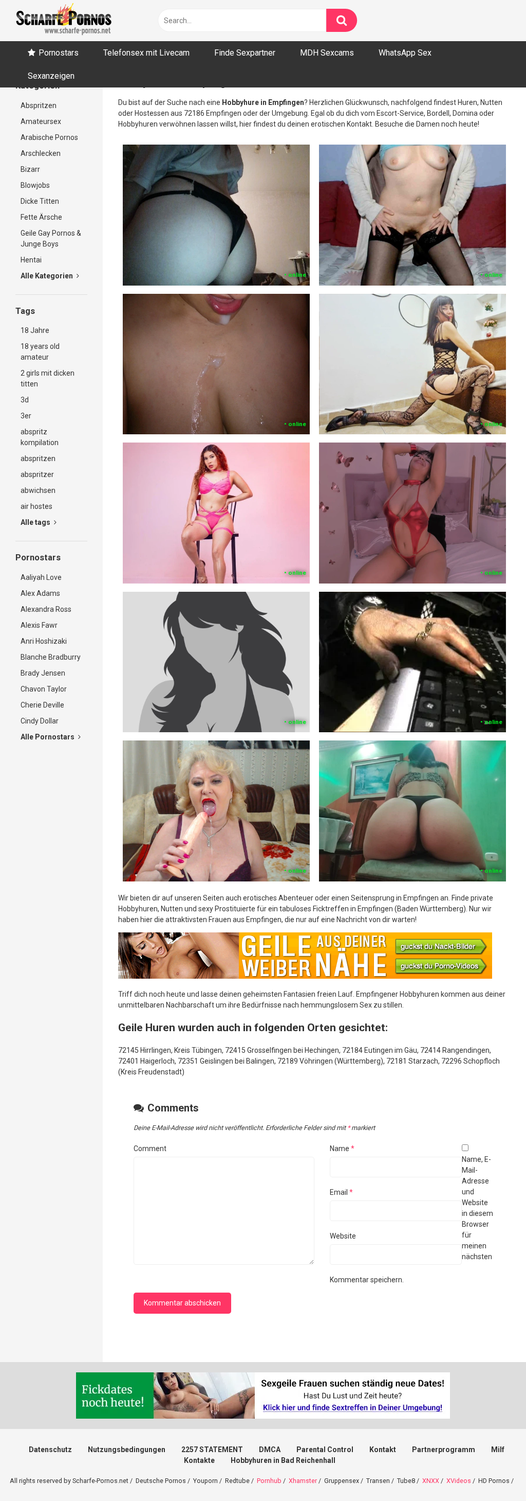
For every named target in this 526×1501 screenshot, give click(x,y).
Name (342, 1148)
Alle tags (36, 522)
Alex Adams (40, 593)
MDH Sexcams (327, 53)
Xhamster (303, 1481)
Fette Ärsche (41, 217)
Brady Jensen (43, 673)
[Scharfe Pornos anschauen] (63, 21)
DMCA (269, 1449)
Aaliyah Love (41, 577)
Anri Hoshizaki (44, 641)
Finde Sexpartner (244, 53)
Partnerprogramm (443, 1449)
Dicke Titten (40, 201)
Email (341, 1192)
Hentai (31, 260)
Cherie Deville (42, 705)
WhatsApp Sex (405, 53)
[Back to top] (491, 1469)
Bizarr (30, 169)
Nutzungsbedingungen (126, 1449)
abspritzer (37, 474)
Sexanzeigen (51, 76)
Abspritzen (39, 105)
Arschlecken (41, 153)
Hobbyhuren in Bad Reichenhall (283, 1460)
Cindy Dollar (40, 721)
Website (343, 1236)
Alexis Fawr (39, 625)
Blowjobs (35, 185)
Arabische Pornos (49, 137)
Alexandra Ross (46, 609)
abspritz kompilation (40, 437)
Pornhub (269, 1481)
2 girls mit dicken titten (47, 378)
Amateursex (41, 121)
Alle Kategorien (47, 276)
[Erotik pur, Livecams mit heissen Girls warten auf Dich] (305, 976)
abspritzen (38, 458)
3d (25, 400)
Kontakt (382, 1449)
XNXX (430, 1481)
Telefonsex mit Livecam (146, 53)
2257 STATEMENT (212, 1449)
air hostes (36, 506)
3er (26, 416)
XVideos (458, 1481)
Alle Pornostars (48, 737)
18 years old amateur (40, 351)
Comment (150, 1148)
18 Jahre (35, 330)
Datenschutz (50, 1449)
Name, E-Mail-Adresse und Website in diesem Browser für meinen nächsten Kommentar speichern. (411, 1219)
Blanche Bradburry (51, 657)
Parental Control (324, 1449)
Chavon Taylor (44, 689)
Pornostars (59, 53)
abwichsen (38, 490)
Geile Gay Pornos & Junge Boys (51, 238)
